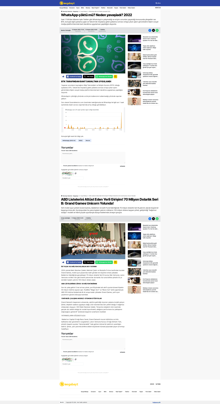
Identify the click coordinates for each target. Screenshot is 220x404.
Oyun (77, 7)
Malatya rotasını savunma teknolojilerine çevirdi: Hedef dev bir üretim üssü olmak (150, 101)
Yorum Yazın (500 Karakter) (69, 150)
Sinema (88, 7)
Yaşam (116, 7)
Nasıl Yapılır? (95, 7)
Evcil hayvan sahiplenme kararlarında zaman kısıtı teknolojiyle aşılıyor (150, 92)
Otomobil (109, 7)
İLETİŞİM (158, 384)
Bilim (82, 7)
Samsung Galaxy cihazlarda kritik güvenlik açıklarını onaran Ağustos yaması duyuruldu (150, 74)
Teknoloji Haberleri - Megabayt (70, 11)
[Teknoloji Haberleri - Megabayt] (69, 384)
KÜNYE (152, 384)
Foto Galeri (123, 7)
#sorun (88, 140)
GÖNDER (122, 166)
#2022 (80, 140)
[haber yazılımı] (156, 402)
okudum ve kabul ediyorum (78, 165)
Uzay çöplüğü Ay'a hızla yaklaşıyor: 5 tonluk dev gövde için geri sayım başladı (150, 65)
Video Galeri (131, 7)
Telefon (103, 7)
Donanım (72, 7)
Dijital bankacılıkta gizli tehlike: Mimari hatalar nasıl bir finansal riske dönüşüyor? (150, 56)
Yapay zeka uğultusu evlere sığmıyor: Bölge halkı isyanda (149, 47)
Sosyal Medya (64, 7)
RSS (62, 402)
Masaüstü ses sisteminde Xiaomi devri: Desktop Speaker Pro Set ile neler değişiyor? (150, 38)
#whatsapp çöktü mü (69, 140)
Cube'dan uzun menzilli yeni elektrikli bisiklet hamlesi (150, 83)
